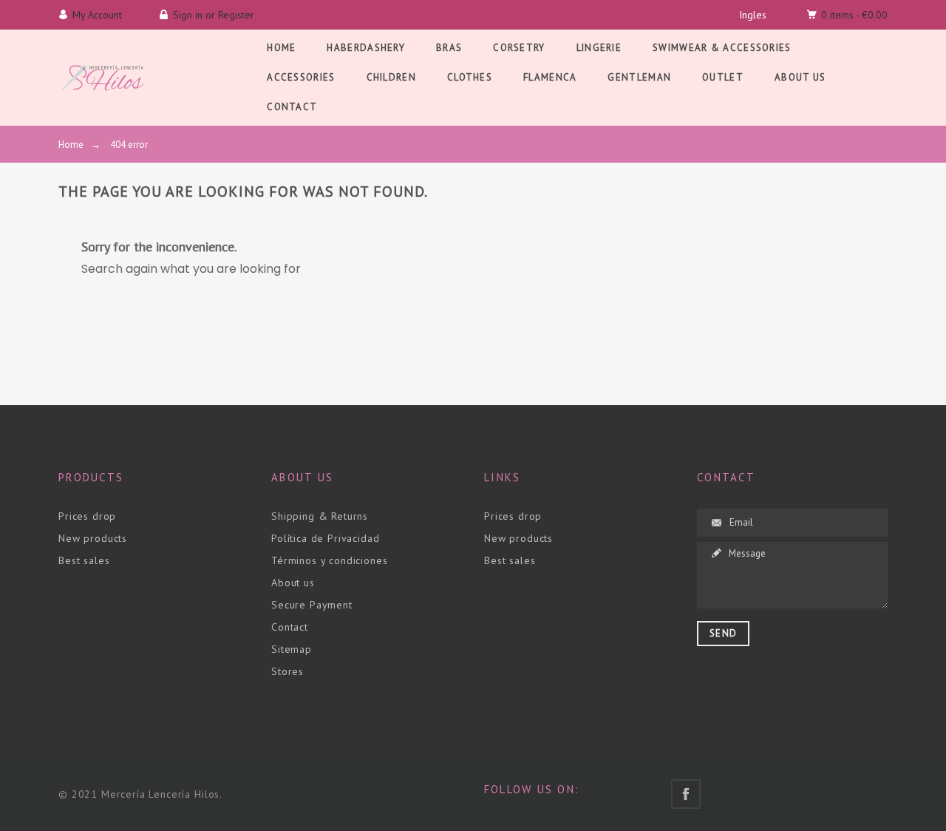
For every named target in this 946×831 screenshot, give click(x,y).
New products (92, 538)
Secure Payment (312, 604)
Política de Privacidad (325, 538)
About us (293, 582)
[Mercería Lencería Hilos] (102, 77)
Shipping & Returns (319, 516)
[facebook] (686, 794)
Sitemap (291, 649)
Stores (287, 671)
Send (723, 633)
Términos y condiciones (329, 560)
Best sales (83, 560)
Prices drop (87, 516)
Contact (289, 627)
